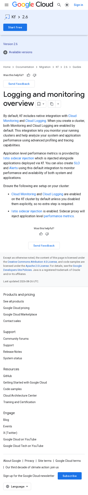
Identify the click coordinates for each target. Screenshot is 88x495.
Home (6, 66)
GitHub (7, 376)
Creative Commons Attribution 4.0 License (32, 261)
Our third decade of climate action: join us (32, 467)
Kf (13, 17)
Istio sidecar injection (18, 158)
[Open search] (59, 4)
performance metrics (59, 216)
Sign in (78, 5)
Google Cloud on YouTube (19, 439)
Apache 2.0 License (37, 265)
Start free (15, 27)
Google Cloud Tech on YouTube (23, 446)
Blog (6, 419)
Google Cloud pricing (16, 308)
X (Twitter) (10, 432)
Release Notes (12, 351)
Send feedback (19, 84)
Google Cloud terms (68, 460)
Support (8, 345)
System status (12, 358)
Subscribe (70, 476)
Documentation (25, 66)
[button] (44, 52)
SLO (77, 163)
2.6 (25, 17)
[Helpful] (28, 75)
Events (7, 426)
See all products (13, 301)
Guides (77, 66)
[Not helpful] (35, 75)
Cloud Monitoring (23, 194)
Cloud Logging (35, 121)
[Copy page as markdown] (51, 103)
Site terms (45, 460)
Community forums (16, 338)
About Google (12, 460)
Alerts (13, 168)
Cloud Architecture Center (20, 395)
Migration (45, 66)
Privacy (29, 460)
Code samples (12, 389)
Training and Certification (19, 402)
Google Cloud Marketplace (20, 314)
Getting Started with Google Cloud (25, 382)
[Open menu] (6, 5)
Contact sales (12, 321)
